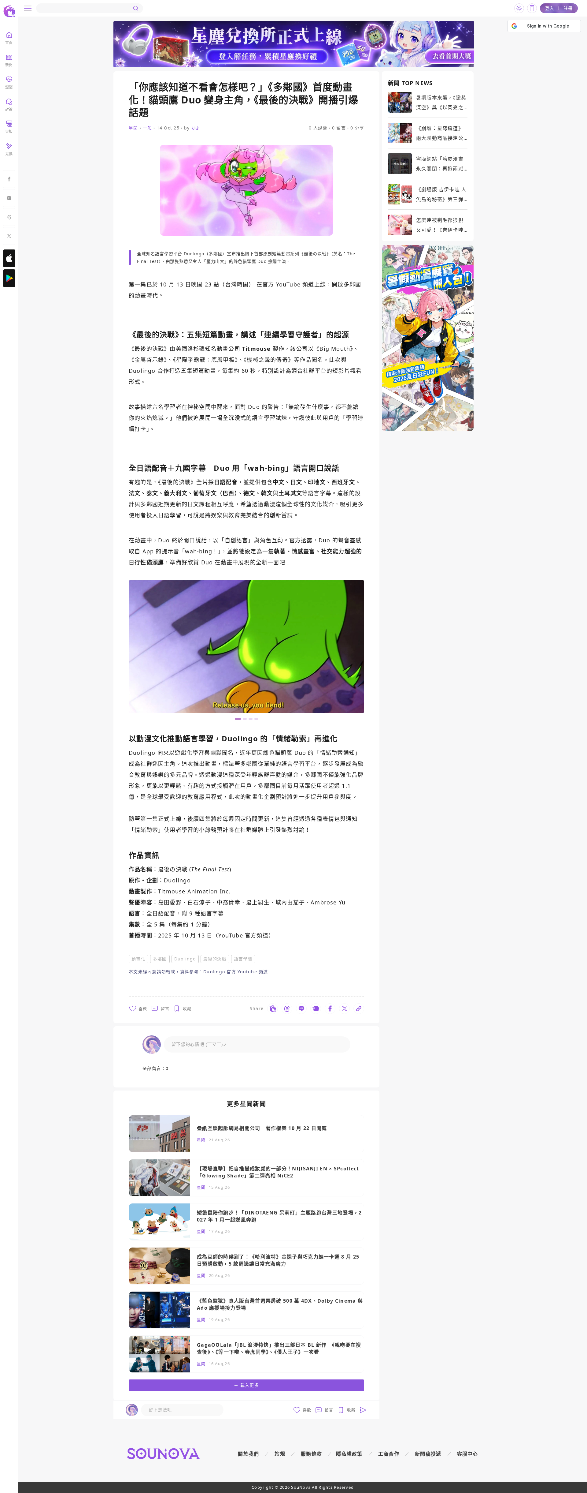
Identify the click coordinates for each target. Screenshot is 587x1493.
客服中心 (467, 1453)
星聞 (133, 128)
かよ (196, 128)
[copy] (358, 1008)
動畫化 (138, 959)
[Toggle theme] (519, 8)
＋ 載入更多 (246, 1385)
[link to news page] (246, 1133)
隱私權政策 (349, 1453)
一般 (147, 128)
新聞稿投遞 (428, 1453)
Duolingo (185, 959)
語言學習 (243, 959)
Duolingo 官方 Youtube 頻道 (235, 972)
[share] (195, 1008)
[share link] (272, 1008)
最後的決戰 (215, 959)
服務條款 (311, 1453)
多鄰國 (160, 959)
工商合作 (388, 1453)
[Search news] (135, 8)
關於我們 (248, 1453)
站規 (280, 1453)
